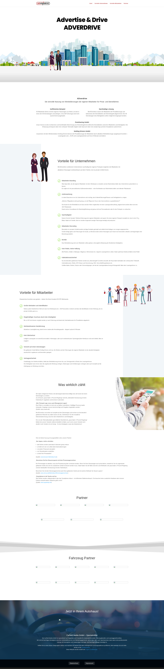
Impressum (89, 663)
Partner (126, 3)
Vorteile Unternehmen (101, 3)
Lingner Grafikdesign (91, 649)
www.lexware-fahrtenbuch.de (49, 457)
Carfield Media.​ (85, 647)
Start (90, 3)
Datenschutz (74, 663)
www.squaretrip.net (46, 482)
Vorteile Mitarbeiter (115, 3)
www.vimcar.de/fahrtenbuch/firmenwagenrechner (54, 473)
